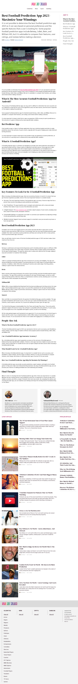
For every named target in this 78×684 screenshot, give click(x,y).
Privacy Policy (67, 617)
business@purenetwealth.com (70, 616)
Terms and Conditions (68, 619)
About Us (66, 621)
